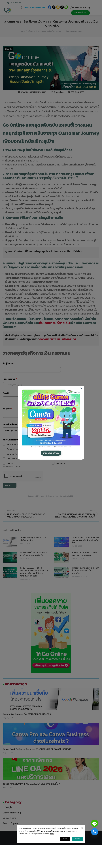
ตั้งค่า (52, 834)
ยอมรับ (77, 839)
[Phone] (94, 831)
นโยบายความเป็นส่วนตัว (50, 831)
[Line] (94, 823)
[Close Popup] (82, 828)
